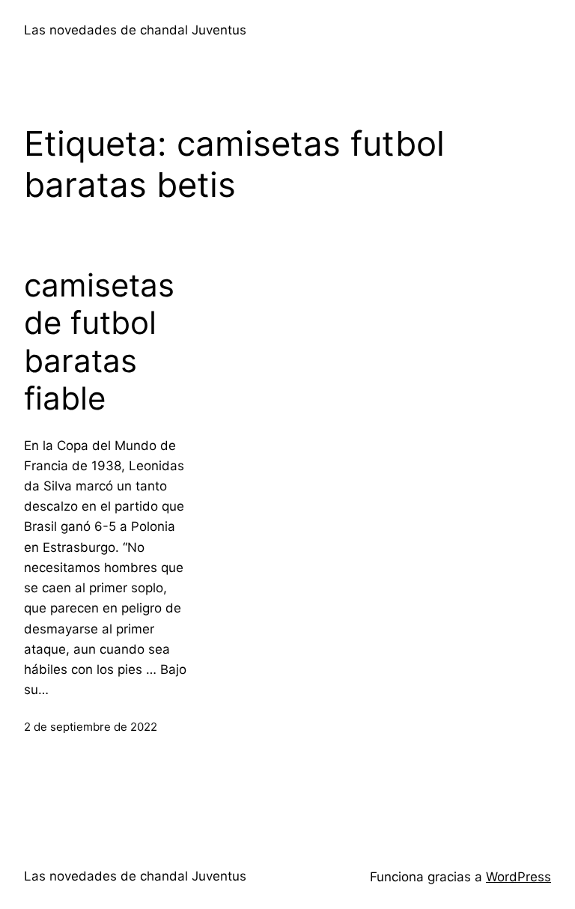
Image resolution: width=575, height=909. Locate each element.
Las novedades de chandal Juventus (135, 29)
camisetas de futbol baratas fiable (99, 342)
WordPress (518, 876)
